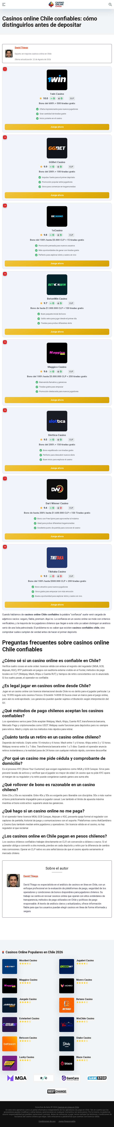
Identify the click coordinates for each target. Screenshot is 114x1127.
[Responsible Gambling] (43, 1078)
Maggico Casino (28, 979)
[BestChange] (57, 1091)
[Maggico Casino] (9, 992)
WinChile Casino (85, 1018)
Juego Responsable (66, 1121)
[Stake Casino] (66, 1050)
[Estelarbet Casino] (9, 1031)
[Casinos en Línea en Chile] (57, 4)
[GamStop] (97, 1078)
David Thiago (21, 47)
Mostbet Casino (28, 960)
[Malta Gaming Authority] (17, 1078)
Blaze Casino (83, 1057)
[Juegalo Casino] (9, 1011)
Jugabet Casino (85, 960)
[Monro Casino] (66, 992)
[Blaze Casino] (66, 1069)
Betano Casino (84, 999)
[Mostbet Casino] (9, 973)
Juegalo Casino (28, 999)
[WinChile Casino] (66, 1031)
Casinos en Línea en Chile (68, 1107)
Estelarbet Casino (29, 1018)
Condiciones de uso (47, 1121)
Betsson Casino (28, 1037)
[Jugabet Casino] (66, 973)
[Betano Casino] (66, 1011)
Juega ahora (57, 127)
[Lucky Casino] (9, 1069)
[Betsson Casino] (9, 1050)
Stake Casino (83, 1037)
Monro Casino (84, 979)
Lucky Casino (26, 1057)
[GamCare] (70, 1078)
